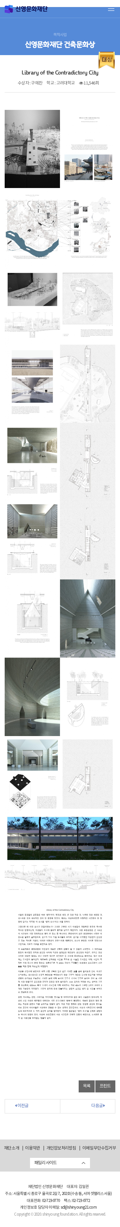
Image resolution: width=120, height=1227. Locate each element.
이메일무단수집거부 (99, 1148)
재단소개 (11, 1148)
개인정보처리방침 (61, 1148)
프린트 (105, 1086)
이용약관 (32, 1148)
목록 (86, 1086)
